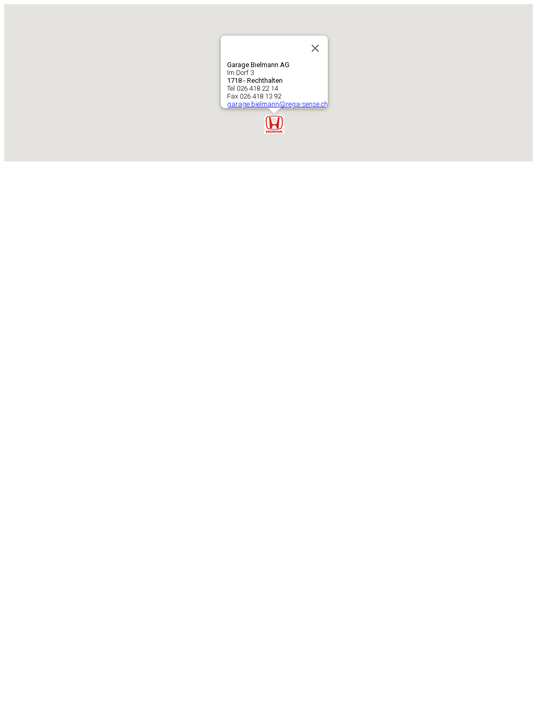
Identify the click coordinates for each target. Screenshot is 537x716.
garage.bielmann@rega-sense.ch (277, 104)
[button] (274, 124)
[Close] (315, 48)
